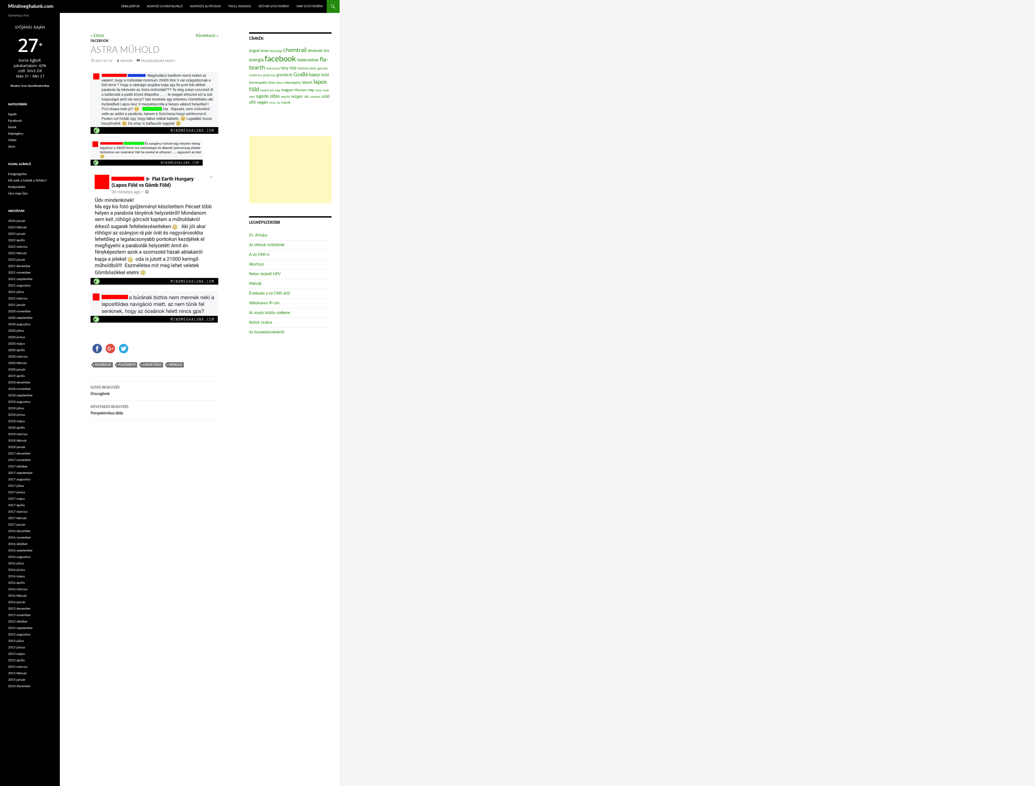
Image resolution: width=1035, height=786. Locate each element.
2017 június (16, 492)
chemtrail (294, 50)
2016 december (19, 531)
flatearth (127, 364)
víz (278, 102)
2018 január (16, 447)
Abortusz (256, 264)
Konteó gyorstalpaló (165, 6)
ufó (252, 102)
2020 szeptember (20, 317)
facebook (103, 364)
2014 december (19, 686)
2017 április (16, 505)
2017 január (16, 524)
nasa (318, 90)
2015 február (17, 673)
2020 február (17, 363)
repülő (285, 96)
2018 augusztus (19, 401)
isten (271, 83)
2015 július (16, 640)
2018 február (17, 440)
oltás (275, 96)
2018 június (16, 414)
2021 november (19, 272)
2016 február (17, 595)
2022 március (17, 246)
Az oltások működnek (267, 245)
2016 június (16, 569)
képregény (293, 83)
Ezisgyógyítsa (17, 174)
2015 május (16, 653)
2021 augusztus (19, 285)
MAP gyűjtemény (309, 6)
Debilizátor (130, 6)
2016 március (17, 589)
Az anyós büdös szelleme (269, 313)
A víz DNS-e (259, 255)
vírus (272, 102)
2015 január (16, 679)
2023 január (16, 233)
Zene (11, 146)
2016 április (16, 582)
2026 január (16, 220)
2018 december (19, 382)
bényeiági (276, 51)
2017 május (16, 498)
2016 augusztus (19, 556)
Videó (12, 140)
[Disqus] (150, 508)
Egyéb (12, 114)
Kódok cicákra (260, 322)
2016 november (19, 537)
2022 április (16, 240)
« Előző (97, 35)
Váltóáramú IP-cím (264, 303)
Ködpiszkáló (16, 186)
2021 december (19, 266)
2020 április (16, 350)
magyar (287, 90)
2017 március (17, 511)
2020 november (19, 311)
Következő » (207, 35)
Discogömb (105, 391)
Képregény (15, 133)
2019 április (16, 376)
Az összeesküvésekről (266, 332)
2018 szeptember (20, 395)
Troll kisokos (239, 6)
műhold (175, 364)
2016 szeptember (20, 550)
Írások (12, 127)
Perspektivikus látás (110, 410)
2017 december (19, 453)
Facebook (99, 41)
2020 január (16, 369)
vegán (262, 102)
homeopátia (258, 83)
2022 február (17, 253)
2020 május (16, 343)
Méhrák (255, 284)
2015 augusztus (19, 634)
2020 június (16, 337)
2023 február (17, 227)
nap (311, 90)
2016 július (16, 563)
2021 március (17, 298)
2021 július (16, 292)
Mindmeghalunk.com (30, 6)
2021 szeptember (20, 279)
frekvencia (273, 68)
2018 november (19, 388)
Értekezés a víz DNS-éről (269, 293)
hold (325, 75)
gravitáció (284, 75)
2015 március (17, 666)
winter (126, 60)
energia (256, 60)
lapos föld (152, 364)
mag (277, 90)
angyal (254, 51)
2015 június (16, 647)
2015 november (19, 615)
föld (293, 68)
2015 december (19, 608)
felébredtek (308, 60)
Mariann (300, 90)
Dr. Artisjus (258, 235)
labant (307, 83)
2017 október (17, 466)
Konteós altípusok (205, 6)
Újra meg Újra (17, 193)
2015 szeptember (20, 628)
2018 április (16, 427)
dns (326, 51)
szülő (325, 97)
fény (285, 68)
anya (264, 51)
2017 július (16, 485)
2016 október (17, 544)
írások (286, 102)
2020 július (16, 330)
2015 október (17, 621)
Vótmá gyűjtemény (273, 6)
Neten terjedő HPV (265, 274)
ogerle (262, 96)
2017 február (17, 518)
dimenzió (315, 51)
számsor (315, 96)
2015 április (16, 660)
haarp (314, 74)
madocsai (267, 90)
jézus (280, 82)
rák (306, 97)
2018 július (16, 408)
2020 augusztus (19, 324)
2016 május (16, 576)
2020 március (17, 356)
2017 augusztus (19, 479)
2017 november (19, 460)
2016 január (16, 602)
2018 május (16, 421)
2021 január (16, 304)
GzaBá (301, 74)
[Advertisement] (290, 169)
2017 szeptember (20, 472)
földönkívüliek (306, 68)
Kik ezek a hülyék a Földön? (27, 180)
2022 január (16, 259)
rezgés (297, 97)
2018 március (17, 434)
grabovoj (269, 75)
